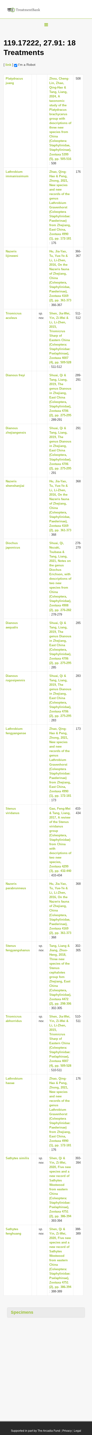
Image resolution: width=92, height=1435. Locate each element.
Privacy (67, 1430)
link (8, 64)
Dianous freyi (15, 375)
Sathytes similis (17, 1158)
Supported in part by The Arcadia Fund (35, 1430)
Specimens (22, 1312)
